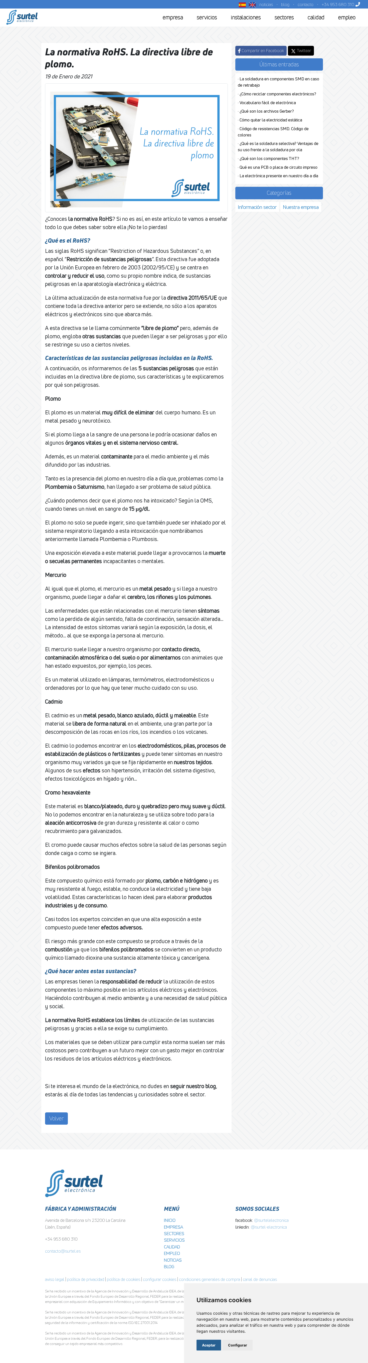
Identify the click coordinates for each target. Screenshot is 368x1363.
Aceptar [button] (209, 1345)
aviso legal (54, 1279)
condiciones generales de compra (209, 1279)
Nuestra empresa (301, 207)
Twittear (303, 50)
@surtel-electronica (269, 1227)
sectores (284, 17)
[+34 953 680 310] (356, 4)
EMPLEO (172, 1253)
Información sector (257, 207)
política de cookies (123, 1279)
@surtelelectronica (271, 1220)
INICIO (169, 1220)
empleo (346, 17)
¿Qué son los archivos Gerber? (267, 111)
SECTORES (174, 1233)
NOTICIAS (173, 1260)
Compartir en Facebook (262, 50)
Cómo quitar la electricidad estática (271, 120)
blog (285, 4)
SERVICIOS (174, 1240)
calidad (316, 17)
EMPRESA (173, 1227)
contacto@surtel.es (63, 1251)
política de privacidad (85, 1279)
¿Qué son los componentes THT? (269, 158)
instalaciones (246, 17)
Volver (56, 1118)
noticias (266, 4)
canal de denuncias (260, 1279)
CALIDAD (172, 1247)
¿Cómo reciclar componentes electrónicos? (278, 94)
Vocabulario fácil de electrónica (268, 102)
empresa (173, 17)
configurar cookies (159, 1279)
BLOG (169, 1266)
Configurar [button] (237, 1345)
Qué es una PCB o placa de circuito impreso (278, 167)
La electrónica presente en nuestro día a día (279, 176)
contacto (305, 4)
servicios (207, 17)
